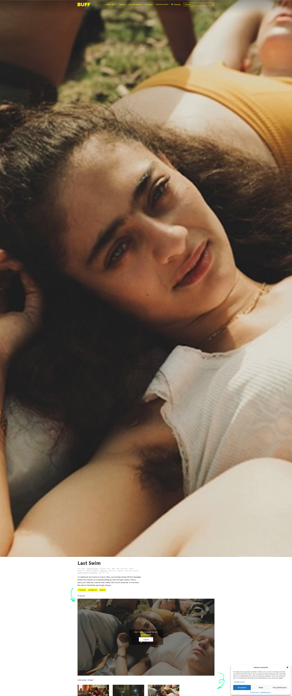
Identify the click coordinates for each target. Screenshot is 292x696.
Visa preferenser (280, 687)
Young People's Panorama (87, 573)
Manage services (239, 682)
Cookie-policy (254, 692)
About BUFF (111, 4)
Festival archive (162, 4)
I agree (146, 639)
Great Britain (92, 568)
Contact (148, 4)
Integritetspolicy (265, 692)
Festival (122, 4)
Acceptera (242, 687)
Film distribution (135, 4)
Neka (261, 687)
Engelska (103, 570)
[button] (287, 667)
